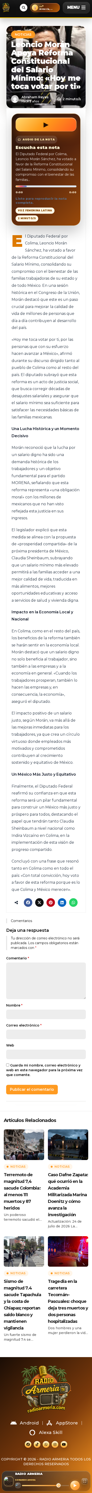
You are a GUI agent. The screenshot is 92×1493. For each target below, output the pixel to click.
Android (29, 1423)
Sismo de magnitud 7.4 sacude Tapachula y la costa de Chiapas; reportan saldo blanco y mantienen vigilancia (22, 1305)
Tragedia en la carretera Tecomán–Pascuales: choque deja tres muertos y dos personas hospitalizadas (68, 1301)
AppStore (67, 1423)
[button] (45, 7)
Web (10, 1045)
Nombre (14, 1005)
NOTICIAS (23, 34)
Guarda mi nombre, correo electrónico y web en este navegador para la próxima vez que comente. (44, 1070)
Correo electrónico (24, 1025)
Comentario (17, 958)
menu (73, 7)
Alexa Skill (51, 1432)
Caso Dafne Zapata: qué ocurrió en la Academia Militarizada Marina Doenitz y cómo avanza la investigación (68, 1194)
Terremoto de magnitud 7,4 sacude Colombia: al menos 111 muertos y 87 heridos (22, 1191)
